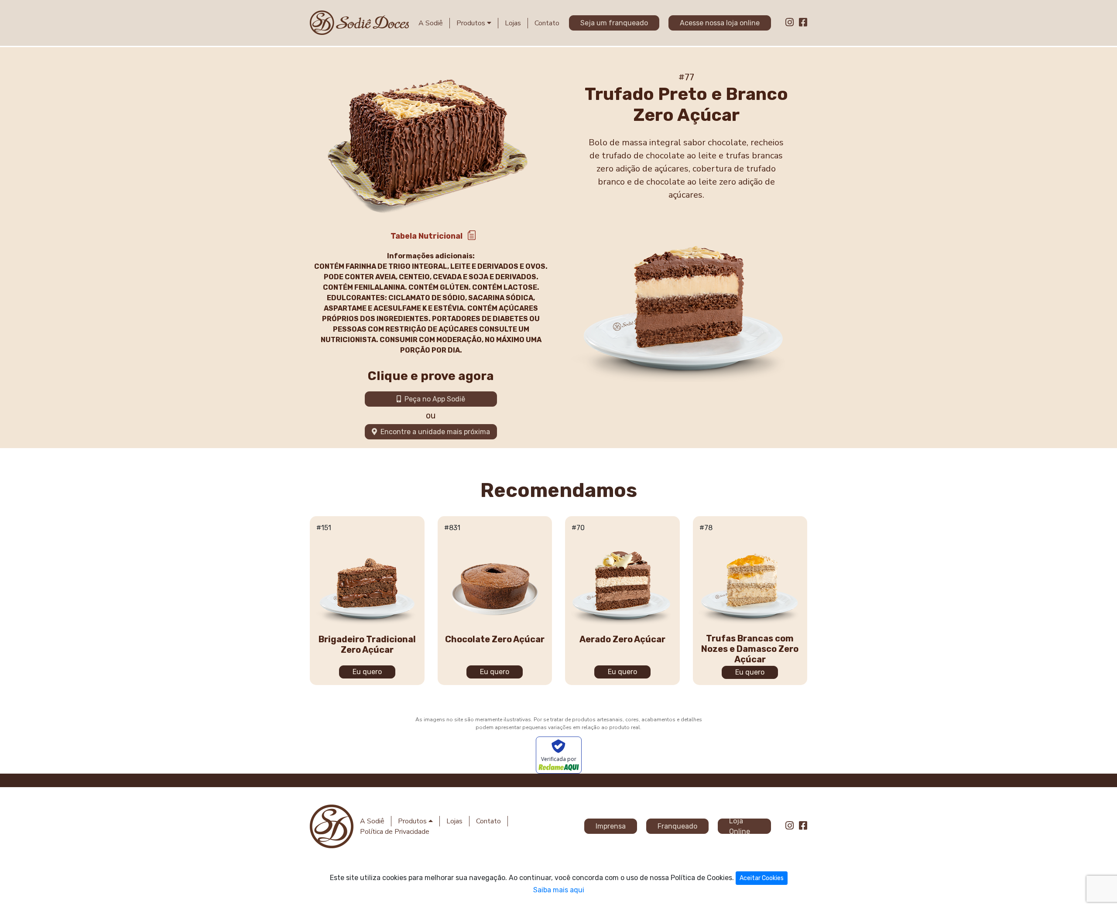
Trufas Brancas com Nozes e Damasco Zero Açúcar (749, 649)
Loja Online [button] (739, 826)
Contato (547, 23)
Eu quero (367, 672)
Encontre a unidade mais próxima (433, 432)
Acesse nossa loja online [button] (720, 23)
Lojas (513, 23)
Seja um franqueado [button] (614, 23)
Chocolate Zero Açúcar (495, 639)
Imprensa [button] (611, 826)
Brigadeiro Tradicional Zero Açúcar (367, 644)
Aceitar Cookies (762, 878)
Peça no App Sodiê (433, 399)
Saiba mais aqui (558, 890)
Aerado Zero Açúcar (622, 639)
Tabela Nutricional (427, 236)
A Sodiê (430, 23)
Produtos (471, 23)
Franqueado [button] (677, 826)
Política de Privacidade (394, 831)
